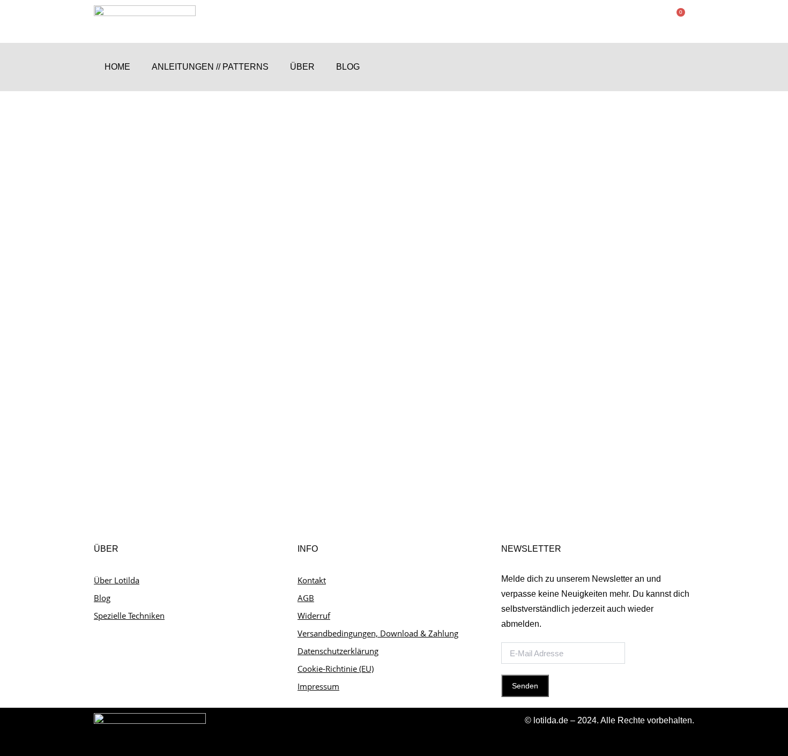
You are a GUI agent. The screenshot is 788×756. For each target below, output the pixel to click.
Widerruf (314, 615)
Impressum (318, 686)
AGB (306, 597)
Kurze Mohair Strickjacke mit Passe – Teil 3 (184, 376)
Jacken (65, 395)
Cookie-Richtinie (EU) (336, 668)
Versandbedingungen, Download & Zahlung (378, 633)
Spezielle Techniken (129, 615)
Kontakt (312, 580)
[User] (642, 67)
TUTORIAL (164, 395)
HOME (117, 66)
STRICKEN (125, 395)
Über (302, 66)
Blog (348, 66)
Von (205, 395)
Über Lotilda (116, 580)
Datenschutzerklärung (338, 651)
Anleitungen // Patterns (210, 66)
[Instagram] (663, 67)
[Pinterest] (683, 67)
